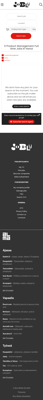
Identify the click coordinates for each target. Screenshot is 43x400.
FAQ (21, 194)
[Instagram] (18, 155)
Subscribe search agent (23, 121)
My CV (21, 167)
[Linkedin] (22, 155)
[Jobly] (21, 4)
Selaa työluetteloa (21, 177)
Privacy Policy (21, 211)
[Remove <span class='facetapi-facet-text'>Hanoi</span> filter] (3, 58)
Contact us (21, 214)
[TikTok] (25, 155)
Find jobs (21, 170)
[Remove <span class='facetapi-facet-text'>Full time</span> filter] (3, 60)
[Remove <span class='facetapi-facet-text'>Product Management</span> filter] (3, 55)
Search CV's (21, 197)
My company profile (22, 187)
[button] (8, 29)
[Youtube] (29, 155)
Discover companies (21, 173)
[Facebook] (14, 155)
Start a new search (21, 106)
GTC (21, 208)
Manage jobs (21, 191)
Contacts (21, 218)
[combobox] (21, 16)
